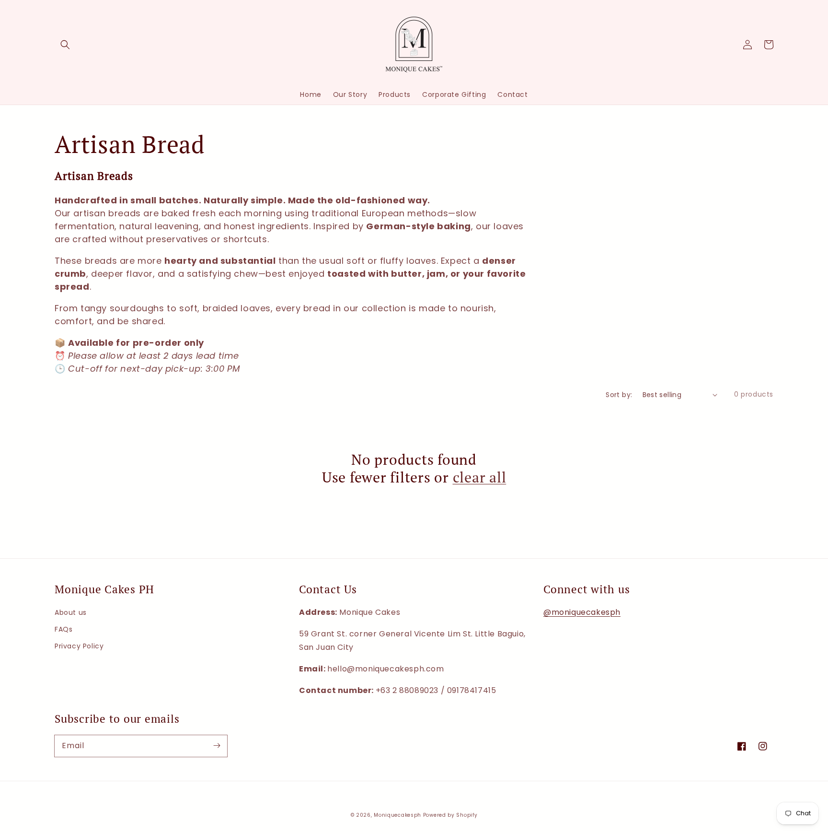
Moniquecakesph (397, 815)
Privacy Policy (79, 646)
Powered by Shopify (450, 815)
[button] (65, 44)
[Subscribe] (216, 745)
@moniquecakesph (582, 612)
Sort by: (619, 394)
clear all (479, 477)
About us (71, 612)
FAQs (63, 629)
